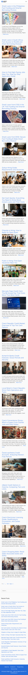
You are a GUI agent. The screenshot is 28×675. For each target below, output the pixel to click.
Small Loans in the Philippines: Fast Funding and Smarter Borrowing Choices (13, 8)
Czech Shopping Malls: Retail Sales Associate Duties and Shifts (13, 554)
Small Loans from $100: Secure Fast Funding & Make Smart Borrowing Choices (14, 139)
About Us (7, 666)
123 (8, 583)
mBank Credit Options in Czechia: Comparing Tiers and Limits (13, 487)
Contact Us (12, 666)
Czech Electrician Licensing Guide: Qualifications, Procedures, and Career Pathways (12, 520)
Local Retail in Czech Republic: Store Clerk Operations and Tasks (13, 390)
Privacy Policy (20, 666)
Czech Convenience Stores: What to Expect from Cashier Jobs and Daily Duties (13, 422)
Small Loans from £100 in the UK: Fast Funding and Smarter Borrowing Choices (13, 107)
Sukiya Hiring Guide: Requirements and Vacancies (13, 169)
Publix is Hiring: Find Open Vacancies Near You (12, 262)
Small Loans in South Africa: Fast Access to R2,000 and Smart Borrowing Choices (12, 42)
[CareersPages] (4, 1)
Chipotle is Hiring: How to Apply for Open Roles (11, 231)
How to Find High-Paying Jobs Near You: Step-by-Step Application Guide (13, 74)
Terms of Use (14, 669)
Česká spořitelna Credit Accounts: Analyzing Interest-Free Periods (13, 455)
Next (11, 583)
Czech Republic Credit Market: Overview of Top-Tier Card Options (13, 325)
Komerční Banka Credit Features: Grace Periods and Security (13, 358)
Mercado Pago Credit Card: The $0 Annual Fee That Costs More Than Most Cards (13, 293)
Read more (5, 34)
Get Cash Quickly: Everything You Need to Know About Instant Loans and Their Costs (13, 200)
